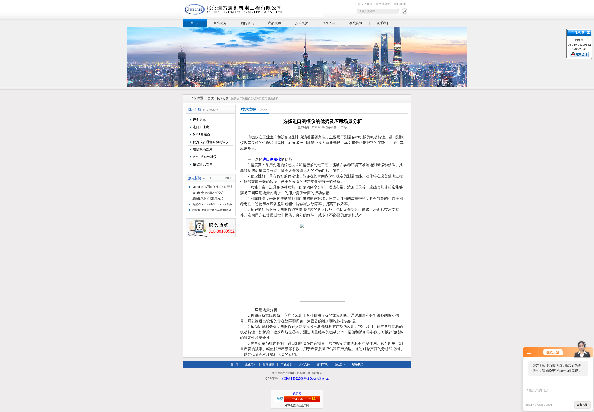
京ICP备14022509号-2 (295, 378)
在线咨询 (355, 23)
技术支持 (301, 23)
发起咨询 (582, 404)
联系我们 (402, 4)
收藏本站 (384, 4)
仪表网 (297, 393)
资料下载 (328, 23)
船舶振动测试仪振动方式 (207, 198)
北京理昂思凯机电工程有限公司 (253, 8)
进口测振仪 (271, 159)
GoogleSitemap (319, 378)
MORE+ (229, 178)
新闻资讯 (247, 23)
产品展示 (274, 23)
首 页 (195, 23)
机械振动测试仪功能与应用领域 (211, 210)
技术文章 (222, 98)
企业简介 (220, 23)
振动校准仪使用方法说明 (207, 192)
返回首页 (366, 4)
